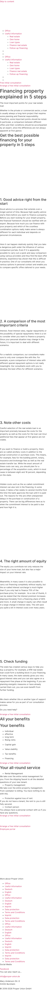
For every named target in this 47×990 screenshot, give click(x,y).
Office (7, 31)
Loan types (15, 42)
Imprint (8, 906)
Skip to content (7, 1)
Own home (14, 39)
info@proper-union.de (10, 976)
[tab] (26, 773)
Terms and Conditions (15, 912)
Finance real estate (18, 45)
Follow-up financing (19, 48)
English (8, 892)
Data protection (12, 909)
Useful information (13, 33)
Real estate (15, 36)
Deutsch (8, 889)
